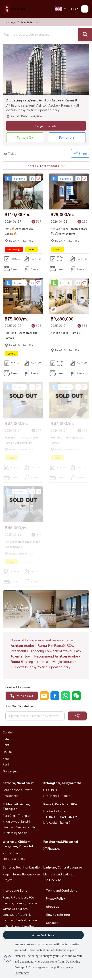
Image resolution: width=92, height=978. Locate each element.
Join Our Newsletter (19, 706)
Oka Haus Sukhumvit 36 (19, 827)
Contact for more (17, 687)
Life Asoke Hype (54, 811)
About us (52, 906)
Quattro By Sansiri (15, 833)
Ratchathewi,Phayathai (60, 841)
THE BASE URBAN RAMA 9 (60, 817)
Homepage (9, 22)
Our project (11, 771)
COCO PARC (50, 790)
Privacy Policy (55, 898)
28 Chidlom (10, 853)
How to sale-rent (58, 914)
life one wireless (14, 858)
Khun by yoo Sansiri (16, 821)
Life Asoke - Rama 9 (56, 822)
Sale (6, 739)
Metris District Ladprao (59, 874)
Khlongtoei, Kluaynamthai (62, 783)
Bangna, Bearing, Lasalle (21, 867)
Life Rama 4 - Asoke (56, 795)
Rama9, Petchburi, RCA (60, 804)
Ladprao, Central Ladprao (62, 867)
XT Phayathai (52, 848)
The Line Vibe (52, 880)
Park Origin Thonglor (17, 815)
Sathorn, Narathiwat (18, 783)
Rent (6, 745)
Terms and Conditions (61, 890)
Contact (52, 922)
